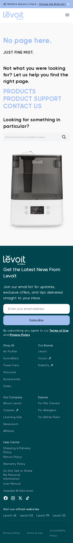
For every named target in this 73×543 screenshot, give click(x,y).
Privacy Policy (11, 533)
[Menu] (67, 14)
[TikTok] (27, 498)
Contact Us (22, 106)
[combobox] (36, 137)
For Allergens (47, 410)
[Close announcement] (68, 4)
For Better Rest (49, 417)
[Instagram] (13, 498)
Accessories (11, 379)
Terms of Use (35, 533)
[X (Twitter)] (20, 498)
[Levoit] (14, 260)
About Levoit (12, 403)
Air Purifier (10, 351)
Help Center (11, 442)
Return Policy (12, 456)
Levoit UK (10, 515)
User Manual (11, 483)
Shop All (8, 345)
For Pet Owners (49, 403)
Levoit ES (59, 515)
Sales (7, 386)
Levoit (42, 351)
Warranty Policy (14, 463)
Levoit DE (26, 515)
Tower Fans (11, 365)
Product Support (32, 98)
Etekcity (43, 365)
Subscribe (36, 320)
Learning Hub (12, 417)
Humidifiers (11, 358)
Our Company (12, 397)
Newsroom (10, 424)
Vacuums (9, 372)
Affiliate (8, 431)
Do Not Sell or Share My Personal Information (17, 474)
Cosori (42, 358)
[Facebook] (5, 498)
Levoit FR (42, 515)
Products (19, 91)
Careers (9, 410)
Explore (43, 397)
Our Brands (45, 345)
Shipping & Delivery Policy (17, 450)
